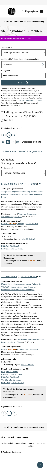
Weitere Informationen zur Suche (30, 100)
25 (8, 142)
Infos (29, 38)
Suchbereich (6, 47)
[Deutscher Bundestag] (11, 11)
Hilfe (3, 437)
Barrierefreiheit (7, 443)
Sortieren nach (7, 168)
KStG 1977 (5, 249)
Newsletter (22, 437)
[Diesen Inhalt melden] (39, 184)
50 (12, 142)
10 (3, 142)
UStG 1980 (5, 383)
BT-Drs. (8, 224)
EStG (3, 246)
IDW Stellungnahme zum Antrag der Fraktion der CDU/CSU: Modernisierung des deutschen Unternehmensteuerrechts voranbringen (21, 287)
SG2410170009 (9, 276)
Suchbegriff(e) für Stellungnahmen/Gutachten (20, 59)
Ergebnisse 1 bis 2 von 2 (11, 128)
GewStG (4, 380)
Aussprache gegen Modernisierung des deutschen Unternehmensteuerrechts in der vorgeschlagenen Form (22, 194)
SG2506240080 (9, 183)
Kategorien (5, 70)
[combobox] (23, 75)
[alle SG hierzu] (31, 224)
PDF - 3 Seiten (29, 183)
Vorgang (20, 224)
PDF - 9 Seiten (29, 276)
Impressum (41, 443)
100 (18, 142)
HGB (3, 372)
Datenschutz (21, 443)
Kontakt (11, 437)
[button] (41, 11)
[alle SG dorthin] (28, 239)
